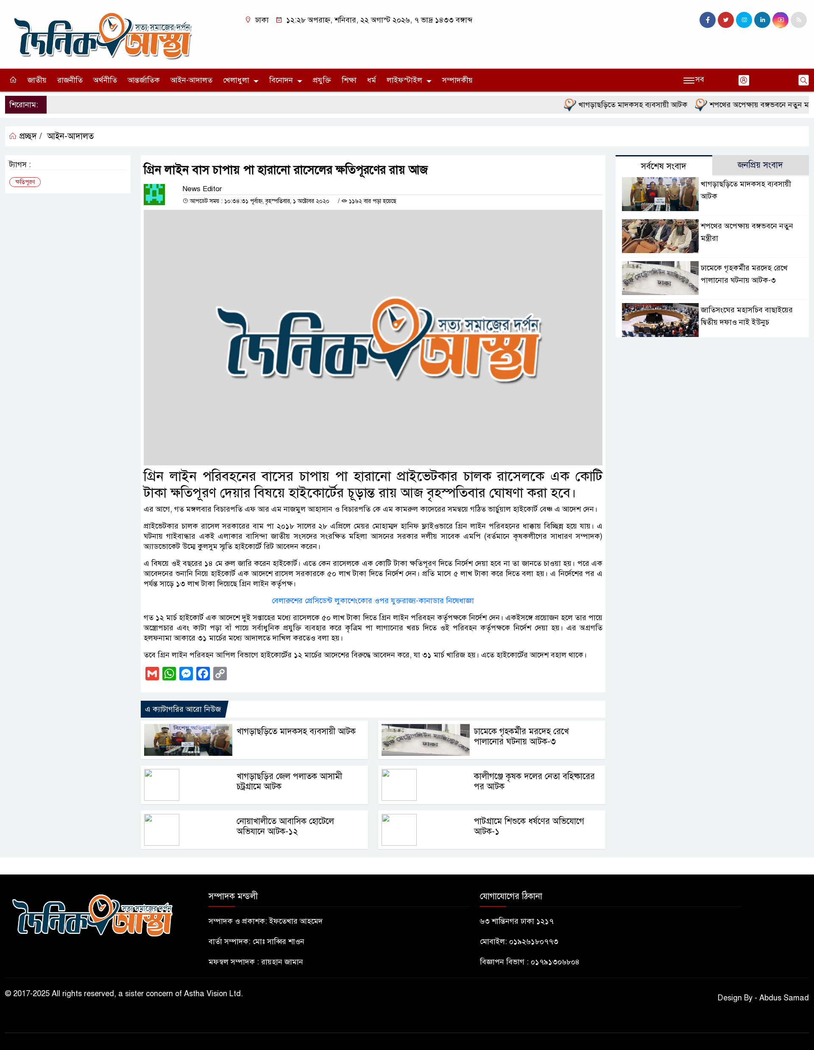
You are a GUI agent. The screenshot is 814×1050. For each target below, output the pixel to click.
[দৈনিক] (101, 34)
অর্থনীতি (105, 80)
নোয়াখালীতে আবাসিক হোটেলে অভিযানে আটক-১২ (285, 826)
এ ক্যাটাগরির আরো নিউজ (183, 709)
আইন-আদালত (191, 80)
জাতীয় (37, 80)
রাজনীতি (70, 80)
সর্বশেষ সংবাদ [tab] (663, 166)
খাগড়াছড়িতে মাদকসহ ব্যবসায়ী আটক (613, 104)
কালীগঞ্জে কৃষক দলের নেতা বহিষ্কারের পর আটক (534, 781)
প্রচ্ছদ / (29, 136)
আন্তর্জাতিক (144, 80)
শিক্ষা (349, 80)
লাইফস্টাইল (404, 80)
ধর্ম (371, 80)
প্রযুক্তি (322, 80)
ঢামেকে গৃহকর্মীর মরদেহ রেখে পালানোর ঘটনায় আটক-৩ (521, 736)
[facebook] (708, 20)
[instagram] (744, 20)
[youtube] (780, 20)
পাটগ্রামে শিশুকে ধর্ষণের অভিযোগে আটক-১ (529, 826)
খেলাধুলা (236, 80)
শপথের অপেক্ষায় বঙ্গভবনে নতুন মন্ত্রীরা (746, 104)
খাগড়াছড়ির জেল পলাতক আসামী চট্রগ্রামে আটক (289, 781)
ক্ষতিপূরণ (25, 182)
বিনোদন (281, 80)
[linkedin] (762, 20)
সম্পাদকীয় (457, 80)
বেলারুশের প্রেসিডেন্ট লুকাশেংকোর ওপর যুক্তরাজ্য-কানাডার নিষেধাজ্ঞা (373, 600)
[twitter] (726, 20)
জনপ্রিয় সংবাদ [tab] (760, 165)
